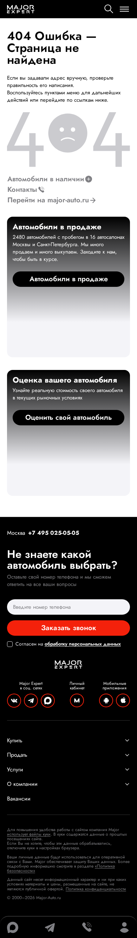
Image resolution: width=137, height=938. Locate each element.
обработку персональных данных (83, 643)
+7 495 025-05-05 (53, 533)
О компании (22, 784)
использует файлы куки (29, 834)
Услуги (15, 770)
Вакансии (19, 799)
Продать (17, 755)
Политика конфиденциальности (96, 889)
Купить (14, 740)
